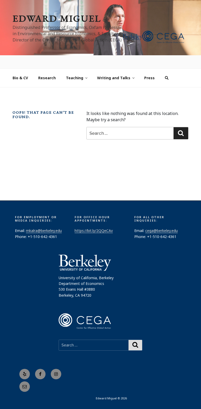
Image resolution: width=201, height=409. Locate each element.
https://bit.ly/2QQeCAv (94, 217)
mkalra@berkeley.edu (44, 217)
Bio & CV (20, 65)
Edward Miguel (57, 18)
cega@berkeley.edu (161, 217)
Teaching (74, 65)
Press (149, 65)
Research (47, 65)
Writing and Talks (113, 65)
